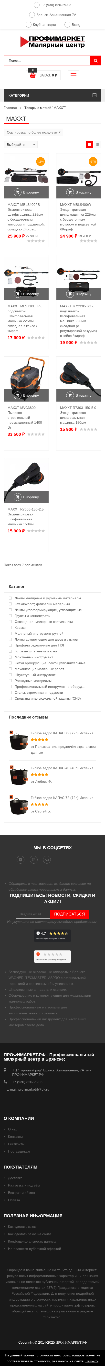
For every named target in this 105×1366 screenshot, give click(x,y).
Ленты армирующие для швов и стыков (46, 639)
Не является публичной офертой (34, 1249)
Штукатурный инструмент (35, 675)
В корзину (31, 192)
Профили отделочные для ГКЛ (39, 645)
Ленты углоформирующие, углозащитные (48, 610)
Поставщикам (19, 1151)
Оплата (14, 1200)
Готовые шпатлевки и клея (36, 651)
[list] (97, 144)
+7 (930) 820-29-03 (56, 5)
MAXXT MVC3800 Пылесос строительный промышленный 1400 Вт (25, 417)
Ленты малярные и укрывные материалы (48, 598)
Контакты (15, 1137)
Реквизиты (16, 1144)
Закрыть (91, 1361)
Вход (76, 25)
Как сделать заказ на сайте (29, 1234)
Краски (20, 628)
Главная (10, 108)
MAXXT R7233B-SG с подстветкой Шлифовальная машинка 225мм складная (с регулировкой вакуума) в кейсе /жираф (78, 321)
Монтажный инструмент (34, 657)
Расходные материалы (33, 681)
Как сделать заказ (22, 1227)
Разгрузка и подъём (24, 1185)
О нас (12, 1129)
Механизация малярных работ (39, 669)
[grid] (89, 144)
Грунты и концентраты (32, 616)
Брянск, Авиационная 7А (56, 15)
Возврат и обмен (21, 1193)
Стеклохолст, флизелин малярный (42, 604)
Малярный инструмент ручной (39, 633)
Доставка (15, 1178)
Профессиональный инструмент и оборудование (50, 687)
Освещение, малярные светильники (44, 622)
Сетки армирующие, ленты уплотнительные (50, 663)
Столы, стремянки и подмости (39, 692)
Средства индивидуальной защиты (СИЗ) (48, 698)
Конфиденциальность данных (32, 1241)
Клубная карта (44, 25)
